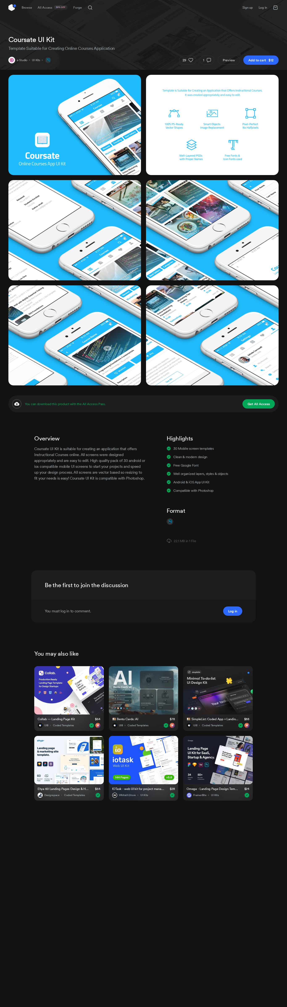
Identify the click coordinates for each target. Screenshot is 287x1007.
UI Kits (36, 60)
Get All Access (259, 404)
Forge (77, 7)
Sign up (247, 7)
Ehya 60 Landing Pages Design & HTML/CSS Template (64, 789)
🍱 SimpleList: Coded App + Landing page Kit (213, 719)
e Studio (22, 60)
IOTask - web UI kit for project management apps (138, 789)
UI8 (46, 725)
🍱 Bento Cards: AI (125, 719)
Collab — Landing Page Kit (56, 719)
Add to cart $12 (261, 60)
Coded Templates (63, 725)
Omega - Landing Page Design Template (213, 789)
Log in (263, 7)
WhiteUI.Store (127, 795)
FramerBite (199, 795)
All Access (52, 7)
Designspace (51, 795)
